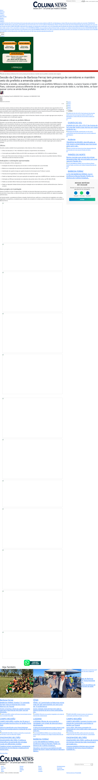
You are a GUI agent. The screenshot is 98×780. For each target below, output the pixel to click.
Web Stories (3, 16)
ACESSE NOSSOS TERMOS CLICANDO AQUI (27, 778)
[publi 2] (68, 102)
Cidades (21, 769)
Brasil (39, 766)
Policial (2, 20)
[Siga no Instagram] (50, 756)
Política (2, 21)
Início (1, 10)
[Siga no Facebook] (50, 755)
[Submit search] (92, 764)
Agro (2, 769)
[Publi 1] (2, 36)
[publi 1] (68, 105)
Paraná (21, 766)
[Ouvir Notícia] (2, 104)
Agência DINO (60, 769)
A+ (1, 100)
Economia (59, 768)
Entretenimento (61, 766)
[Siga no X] (0, 4)
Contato (2, 15)
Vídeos (2, 13)
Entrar (82, 199)
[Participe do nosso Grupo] (32, 662)
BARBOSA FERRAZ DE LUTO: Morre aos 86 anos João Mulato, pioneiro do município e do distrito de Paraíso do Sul (64, 29)
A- (1, 98)
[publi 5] (68, 107)
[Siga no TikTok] (0, 7)
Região (2, 18)
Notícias (2, 12)
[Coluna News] (50, 4)
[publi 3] (68, 103)
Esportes (3, 768)
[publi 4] (68, 108)
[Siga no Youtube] (0, 5)
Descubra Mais (4, 753)
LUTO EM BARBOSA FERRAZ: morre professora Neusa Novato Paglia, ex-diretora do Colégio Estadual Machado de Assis (55, 28)
